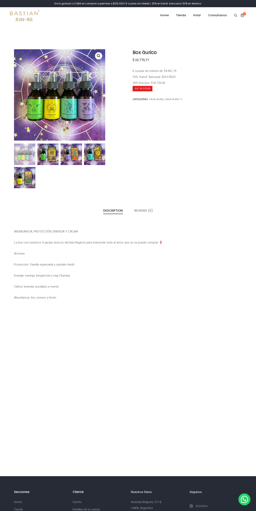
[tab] (113, 210)
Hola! (197, 15)
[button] (244, 499)
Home (164, 15)
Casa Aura (156, 99)
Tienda (181, 15)
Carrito (77, 502)
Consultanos (217, 15)
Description (113, 210)
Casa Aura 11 (173, 99)
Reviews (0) (143, 210)
